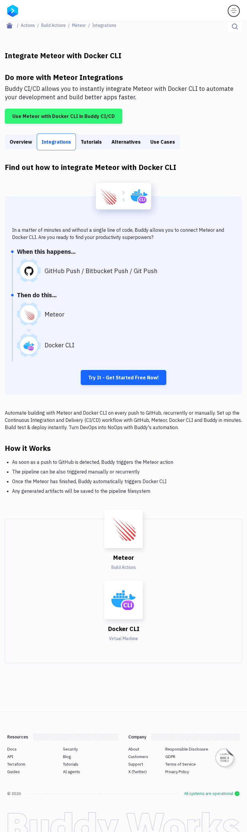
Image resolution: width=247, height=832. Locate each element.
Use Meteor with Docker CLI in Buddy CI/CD (63, 116)
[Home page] (13, 25)
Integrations (56, 142)
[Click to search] (235, 26)
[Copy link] (58, 448)
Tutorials (91, 142)
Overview (21, 142)
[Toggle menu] (234, 11)
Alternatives (126, 142)
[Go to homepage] (12, 10)
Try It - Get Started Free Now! (123, 378)
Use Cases (162, 142)
